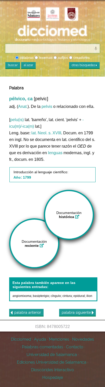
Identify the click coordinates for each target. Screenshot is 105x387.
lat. (34, 133)
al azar (28, 65)
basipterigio (41, 296)
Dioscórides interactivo (52, 369)
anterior (27, 312)
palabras (26, 57)
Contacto (74, 347)
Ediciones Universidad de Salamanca (51, 362)
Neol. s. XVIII (49, 133)
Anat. (23, 106)
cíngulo (56, 296)
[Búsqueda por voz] (95, 48)
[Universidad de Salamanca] (52, 14)
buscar (13, 65)
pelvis (47, 106)
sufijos (62, 57)
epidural (79, 296)
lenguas (55, 153)
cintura (67, 296)
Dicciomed (21, 339)
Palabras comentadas (42, 347)
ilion (89, 296)
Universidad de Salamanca (52, 354)
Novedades (83, 339)
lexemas (45, 57)
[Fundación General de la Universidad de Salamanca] (71, 14)
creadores (81, 57)
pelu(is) (17, 120)
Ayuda (40, 339)
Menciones (59, 339)
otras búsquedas (84, 65)
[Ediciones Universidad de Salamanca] (34, 14)
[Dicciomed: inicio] (52, 31)
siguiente (77, 312)
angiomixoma (21, 296)
